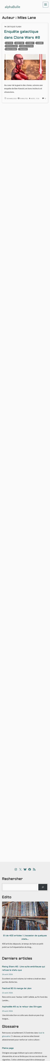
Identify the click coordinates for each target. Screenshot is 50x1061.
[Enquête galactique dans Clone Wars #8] (25, 67)
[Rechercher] (42, 887)
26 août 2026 (7, 974)
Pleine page (8, 1048)
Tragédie (23, 49)
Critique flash (14, 26)
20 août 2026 (7, 1011)
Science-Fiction (26, 46)
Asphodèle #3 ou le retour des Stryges (22, 1007)
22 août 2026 (7, 993)
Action (9, 43)
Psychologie (11, 46)
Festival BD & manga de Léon (17, 988)
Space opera (11, 49)
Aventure (19, 43)
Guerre (40, 43)
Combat (30, 43)
